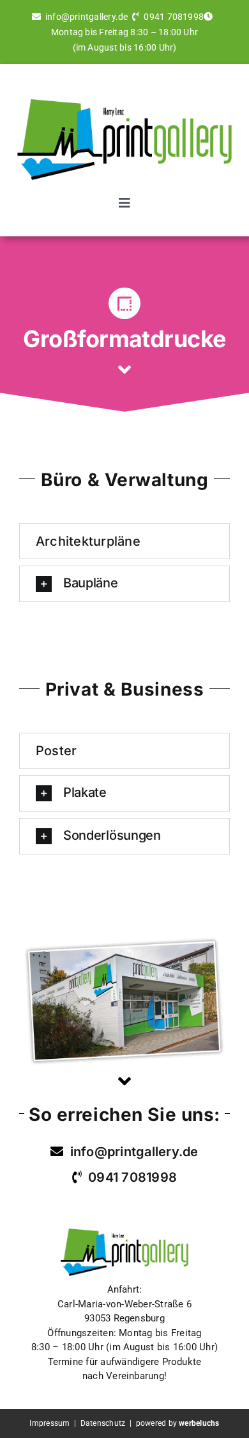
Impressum (49, 1423)
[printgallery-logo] (124, 104)
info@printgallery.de (86, 17)
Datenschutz (104, 1423)
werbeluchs (199, 1423)
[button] (124, 583)
